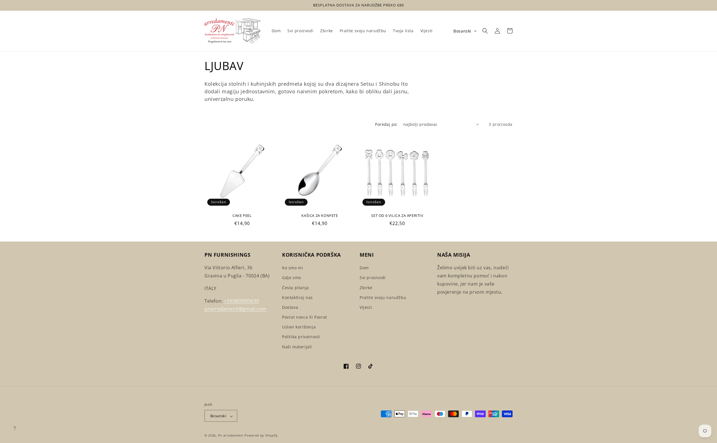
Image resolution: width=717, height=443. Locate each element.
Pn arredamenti (231, 435)
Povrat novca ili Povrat (304, 317)
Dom (364, 267)
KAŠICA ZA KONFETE (319, 215)
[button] (485, 31)
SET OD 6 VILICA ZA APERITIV (397, 215)
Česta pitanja (295, 287)
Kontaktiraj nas (297, 297)
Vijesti (366, 307)
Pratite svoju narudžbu (383, 297)
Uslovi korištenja (299, 327)
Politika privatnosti (301, 337)
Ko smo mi (292, 267)
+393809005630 (241, 301)
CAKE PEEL (242, 215)
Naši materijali (297, 346)
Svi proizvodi (373, 277)
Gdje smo (291, 277)
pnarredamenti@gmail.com (235, 309)
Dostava (290, 307)
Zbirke (366, 287)
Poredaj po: (386, 124)
